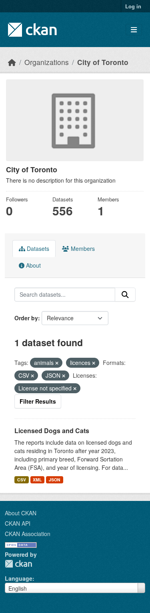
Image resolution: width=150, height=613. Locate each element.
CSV (21, 480)
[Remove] (56, 363)
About (32, 265)
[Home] (12, 62)
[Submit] (125, 295)
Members (82, 248)
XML (37, 480)
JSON (54, 480)
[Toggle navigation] (134, 29)
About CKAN (20, 513)
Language (18, 578)
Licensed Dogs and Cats (51, 430)
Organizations (46, 62)
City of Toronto (102, 62)
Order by (26, 318)
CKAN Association (27, 534)
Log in (133, 6)
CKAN (18, 564)
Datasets (37, 248)
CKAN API (17, 523)
